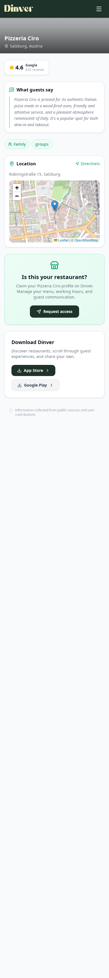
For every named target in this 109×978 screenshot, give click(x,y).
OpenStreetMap (86, 240)
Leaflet (62, 240)
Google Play (35, 385)
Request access (57, 311)
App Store (33, 370)
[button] (54, 205)
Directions (90, 163)
